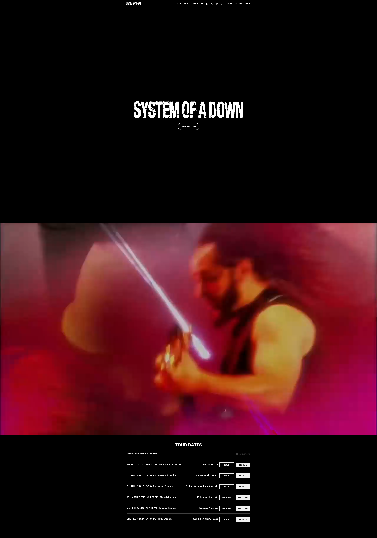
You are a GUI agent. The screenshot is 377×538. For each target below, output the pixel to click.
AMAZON (238, 3)
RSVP (226, 465)
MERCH (195, 3)
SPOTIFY (229, 3)
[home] (133, 3)
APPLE (247, 3)
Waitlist (226, 498)
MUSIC (186, 3)
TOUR (179, 3)
